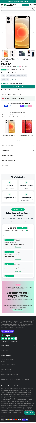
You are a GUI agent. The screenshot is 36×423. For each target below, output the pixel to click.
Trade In (25, 5)
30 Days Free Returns (8, 155)
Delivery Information (6, 369)
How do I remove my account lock (9, 374)
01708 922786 (8, 377)
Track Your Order (5, 362)
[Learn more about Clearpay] (18, 66)
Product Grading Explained (7, 367)
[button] (33, 32)
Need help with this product (18, 112)
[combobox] (16, 9)
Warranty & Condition (8, 160)
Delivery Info (5, 150)
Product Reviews (7, 170)
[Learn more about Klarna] (20, 66)
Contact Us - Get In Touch (7, 359)
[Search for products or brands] (33, 9)
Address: (3, 379)
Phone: (2, 377)
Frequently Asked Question (8, 364)
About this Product (7, 146)
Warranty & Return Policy (7, 372)
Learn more (25, 66)
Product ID (5, 165)
